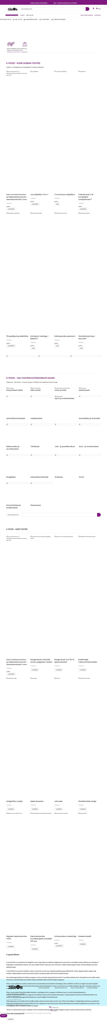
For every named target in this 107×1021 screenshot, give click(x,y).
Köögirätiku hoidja (14, 801)
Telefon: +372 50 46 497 (14, 996)
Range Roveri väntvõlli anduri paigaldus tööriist (41, 660)
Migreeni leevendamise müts (16, 937)
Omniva (55, 973)
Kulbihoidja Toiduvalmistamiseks (87, 660)
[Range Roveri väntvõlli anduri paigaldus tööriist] (41, 595)
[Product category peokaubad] (53, 290)
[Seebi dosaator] (41, 736)
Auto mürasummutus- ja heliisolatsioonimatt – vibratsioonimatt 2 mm (17, 662)
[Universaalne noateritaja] (65, 871)
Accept (4, 1015)
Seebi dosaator (37, 801)
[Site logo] (12, 8)
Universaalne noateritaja (65, 936)
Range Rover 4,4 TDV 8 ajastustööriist (64, 660)
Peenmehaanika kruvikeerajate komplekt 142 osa (41, 938)
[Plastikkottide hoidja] (89, 736)
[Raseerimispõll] (89, 871)
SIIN (22, 1014)
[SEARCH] (87, 9)
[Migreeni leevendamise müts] (17, 871)
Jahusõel (58, 801)
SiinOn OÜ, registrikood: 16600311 (16, 994)
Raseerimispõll (84, 936)
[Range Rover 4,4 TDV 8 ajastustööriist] (65, 595)
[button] (11, 674)
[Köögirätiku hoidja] (17, 736)
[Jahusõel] (65, 736)
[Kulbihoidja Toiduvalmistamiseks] (89, 595)
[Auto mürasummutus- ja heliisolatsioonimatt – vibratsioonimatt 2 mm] (17, 595)
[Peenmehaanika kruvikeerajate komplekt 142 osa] (41, 871)
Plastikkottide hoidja (87, 801)
